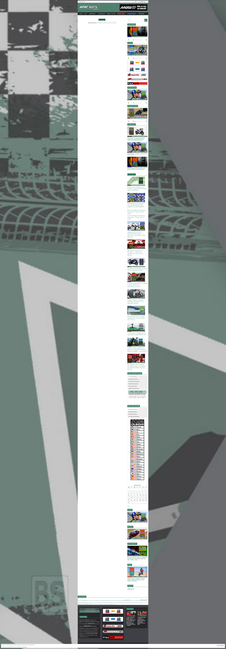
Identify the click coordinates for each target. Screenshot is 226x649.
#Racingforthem (85, 600)
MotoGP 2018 (80, 602)
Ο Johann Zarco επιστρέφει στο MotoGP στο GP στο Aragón (137, 154)
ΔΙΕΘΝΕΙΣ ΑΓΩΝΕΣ (120, 13)
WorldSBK (83, 604)
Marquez (122, 600)
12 (134, 495)
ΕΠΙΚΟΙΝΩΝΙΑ (141, 13)
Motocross (138, 600)
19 (134, 497)
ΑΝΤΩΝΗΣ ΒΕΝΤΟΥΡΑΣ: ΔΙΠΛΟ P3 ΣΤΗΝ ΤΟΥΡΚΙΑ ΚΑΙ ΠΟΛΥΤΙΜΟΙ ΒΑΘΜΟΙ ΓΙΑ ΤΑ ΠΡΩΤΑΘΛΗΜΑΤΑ (135, 205)
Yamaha (91, 604)
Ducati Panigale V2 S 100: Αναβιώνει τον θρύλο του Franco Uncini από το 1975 (136, 169)
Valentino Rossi (144, 602)
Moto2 (134, 600)
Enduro (100, 600)
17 (128, 497)
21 (140, 497)
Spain (141, 602)
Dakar (94, 600)
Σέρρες (106, 604)
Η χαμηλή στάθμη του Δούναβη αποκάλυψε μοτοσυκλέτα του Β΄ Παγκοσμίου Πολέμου (135, 301)
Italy (110, 600)
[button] (86, 14)
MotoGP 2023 (123, 602)
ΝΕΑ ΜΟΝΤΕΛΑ (92, 13)
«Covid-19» (95, 604)
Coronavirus (90, 600)
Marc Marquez (117, 600)
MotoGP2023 (119, 602)
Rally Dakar (137, 602)
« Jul (128, 506)
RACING (134, 602)
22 (143, 497)
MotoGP (143, 600)
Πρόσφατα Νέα (131, 174)
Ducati (96, 600)
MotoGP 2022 (114, 602)
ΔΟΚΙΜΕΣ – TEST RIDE (111, 13)
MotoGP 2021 (100, 602)
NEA (85, 13)
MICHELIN (127, 600)
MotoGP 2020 (95, 602)
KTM (114, 600)
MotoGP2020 (91, 602)
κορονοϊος (114, 604)
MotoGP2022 (109, 602)
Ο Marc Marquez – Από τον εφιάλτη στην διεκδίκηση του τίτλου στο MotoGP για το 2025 (141, 620)
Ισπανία (98, 604)
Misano (132, 600)
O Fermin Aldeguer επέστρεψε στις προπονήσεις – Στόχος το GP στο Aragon (136, 217)
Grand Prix (103, 600)
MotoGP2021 (105, 602)
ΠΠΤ (103, 604)
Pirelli (132, 602)
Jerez (112, 600)
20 (137, 497)
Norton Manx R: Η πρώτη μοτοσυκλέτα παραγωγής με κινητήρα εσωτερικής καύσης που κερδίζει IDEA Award (136, 139)
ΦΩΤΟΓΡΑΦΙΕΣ (109, 604)
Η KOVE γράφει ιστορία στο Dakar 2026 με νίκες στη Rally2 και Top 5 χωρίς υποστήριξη (136, 580)
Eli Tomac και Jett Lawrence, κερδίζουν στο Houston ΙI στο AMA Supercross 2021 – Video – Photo (137, 558)
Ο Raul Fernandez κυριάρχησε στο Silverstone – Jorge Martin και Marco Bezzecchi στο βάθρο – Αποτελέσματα (137, 349)
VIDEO (79, 604)
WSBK (87, 604)
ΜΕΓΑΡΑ (101, 604)
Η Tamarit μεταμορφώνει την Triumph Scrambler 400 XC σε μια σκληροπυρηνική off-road (137, 285)
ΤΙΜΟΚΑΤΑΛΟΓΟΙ (101, 13)
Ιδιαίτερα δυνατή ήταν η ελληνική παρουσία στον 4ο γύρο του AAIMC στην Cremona (136, 318)
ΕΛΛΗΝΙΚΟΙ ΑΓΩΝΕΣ (132, 13)
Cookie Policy (24, 646)
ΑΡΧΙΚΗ (81, 13)
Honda (108, 600)
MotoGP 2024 (128, 602)
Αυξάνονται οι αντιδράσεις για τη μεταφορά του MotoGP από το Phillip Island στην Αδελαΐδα (136, 188)
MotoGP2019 (86, 602)
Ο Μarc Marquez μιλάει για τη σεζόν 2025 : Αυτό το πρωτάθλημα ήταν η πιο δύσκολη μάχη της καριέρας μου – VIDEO (130, 621)
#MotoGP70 (80, 600)
